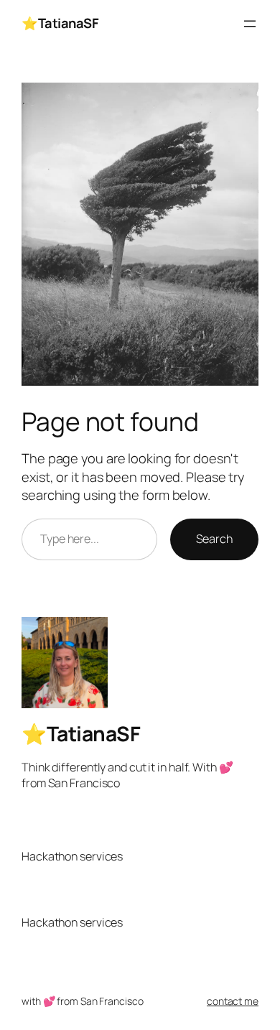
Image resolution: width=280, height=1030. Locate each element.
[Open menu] (249, 23)
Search (214, 539)
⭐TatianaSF (60, 23)
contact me (232, 1001)
